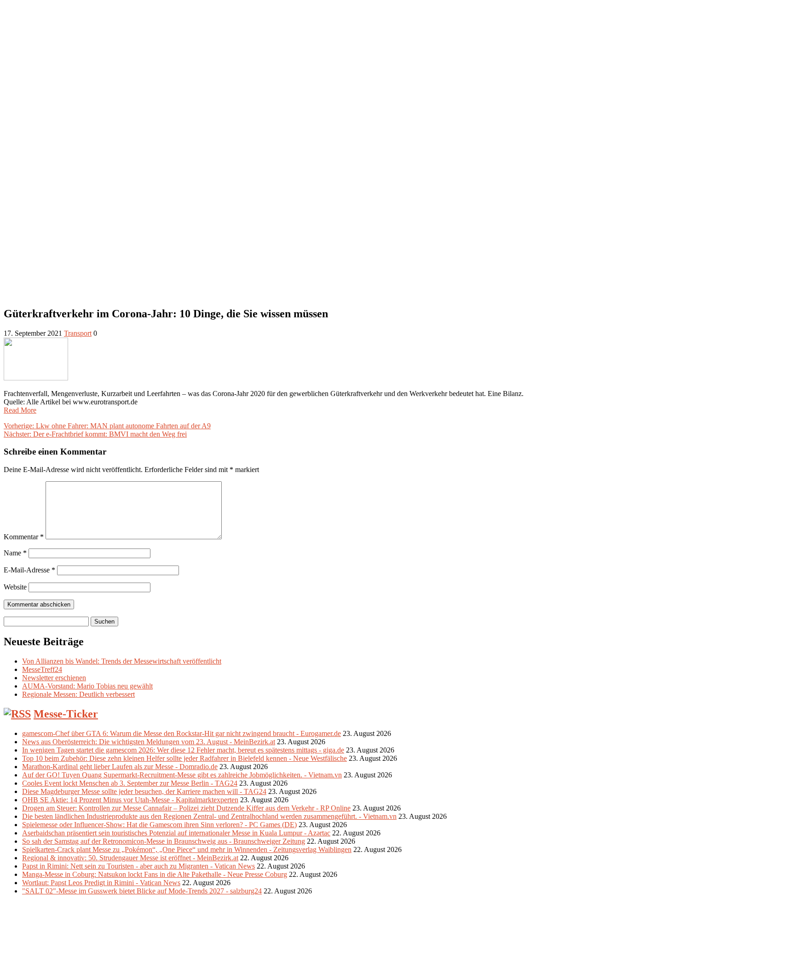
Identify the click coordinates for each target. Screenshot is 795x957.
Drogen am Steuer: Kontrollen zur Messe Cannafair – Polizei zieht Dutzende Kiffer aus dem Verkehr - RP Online (186, 808)
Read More (20, 410)
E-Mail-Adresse (29, 570)
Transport (78, 333)
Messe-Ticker (66, 714)
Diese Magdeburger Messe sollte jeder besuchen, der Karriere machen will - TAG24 (144, 791)
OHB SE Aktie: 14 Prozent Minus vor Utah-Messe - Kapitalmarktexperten (130, 800)
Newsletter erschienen (54, 678)
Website (15, 587)
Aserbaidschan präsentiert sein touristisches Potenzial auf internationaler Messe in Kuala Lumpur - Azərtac (176, 833)
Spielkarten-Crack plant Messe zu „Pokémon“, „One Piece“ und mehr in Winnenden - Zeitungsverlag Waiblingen (186, 849)
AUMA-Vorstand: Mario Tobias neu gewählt (87, 686)
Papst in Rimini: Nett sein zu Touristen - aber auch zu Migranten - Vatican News (138, 866)
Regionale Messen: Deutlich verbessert (78, 694)
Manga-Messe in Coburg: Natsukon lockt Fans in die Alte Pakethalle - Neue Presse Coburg (154, 874)
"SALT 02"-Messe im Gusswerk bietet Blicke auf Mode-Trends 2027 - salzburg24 (142, 891)
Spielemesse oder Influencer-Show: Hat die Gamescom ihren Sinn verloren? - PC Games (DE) (159, 825)
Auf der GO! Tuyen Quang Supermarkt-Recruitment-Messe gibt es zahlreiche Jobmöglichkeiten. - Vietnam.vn (182, 775)
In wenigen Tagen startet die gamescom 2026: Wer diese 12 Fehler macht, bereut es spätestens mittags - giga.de (183, 750)
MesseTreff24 (42, 669)
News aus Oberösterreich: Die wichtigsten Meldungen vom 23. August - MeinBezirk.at (148, 742)
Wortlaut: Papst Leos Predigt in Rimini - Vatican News (101, 883)
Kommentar (24, 537)
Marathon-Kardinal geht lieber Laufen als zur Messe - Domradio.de (120, 766)
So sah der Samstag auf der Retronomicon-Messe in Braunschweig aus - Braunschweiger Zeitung (163, 841)
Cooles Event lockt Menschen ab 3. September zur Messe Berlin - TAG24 (129, 783)
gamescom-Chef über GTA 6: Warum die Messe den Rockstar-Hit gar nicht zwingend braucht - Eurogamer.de (181, 733)
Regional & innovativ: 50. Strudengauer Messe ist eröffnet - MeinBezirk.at (130, 858)
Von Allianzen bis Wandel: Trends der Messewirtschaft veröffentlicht (121, 661)
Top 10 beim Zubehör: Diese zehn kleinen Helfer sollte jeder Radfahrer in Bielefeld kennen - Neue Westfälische (184, 758)
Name (15, 553)
